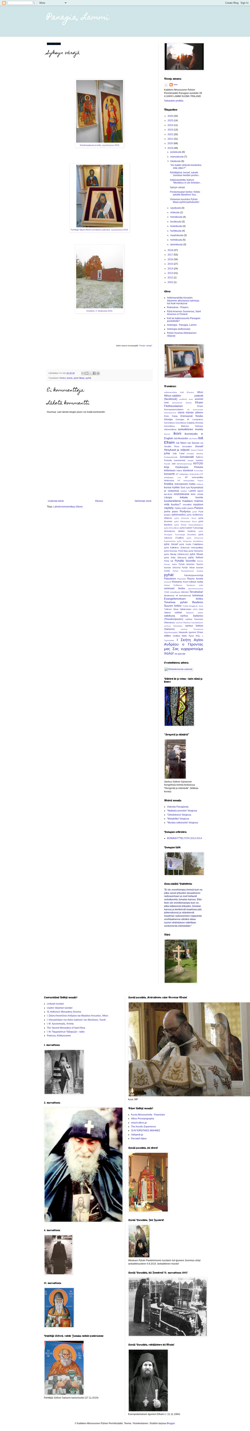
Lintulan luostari (55, 1003)
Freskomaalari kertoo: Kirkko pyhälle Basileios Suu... (185, 193)
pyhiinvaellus (179, 514)
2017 (171, 254)
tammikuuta (176, 244)
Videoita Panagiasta (177, 806)
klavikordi (188, 470)
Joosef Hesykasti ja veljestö (183, 448)
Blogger (171, 1423)
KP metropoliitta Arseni (190, 480)
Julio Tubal (178, 453)
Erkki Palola (171, 416)
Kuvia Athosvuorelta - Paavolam (148, 1114)
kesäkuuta (176, 221)
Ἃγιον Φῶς (194, 636)
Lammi (192, 490)
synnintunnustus (195, 588)
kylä (188, 487)
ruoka (200, 581)
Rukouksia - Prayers (177, 307)
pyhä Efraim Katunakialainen (188, 525)
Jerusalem (187, 446)
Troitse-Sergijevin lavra (192, 606)
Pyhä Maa (183, 551)
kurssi (167, 487)
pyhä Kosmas (170, 551)
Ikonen (167, 434)
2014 (171, 268)
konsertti (169, 473)
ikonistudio (191, 433)
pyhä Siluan (79, 378)
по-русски (180, 653)
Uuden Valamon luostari (59, 1007)
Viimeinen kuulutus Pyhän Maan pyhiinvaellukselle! (184, 200)
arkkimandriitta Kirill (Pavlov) (179, 392)
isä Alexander (181, 438)
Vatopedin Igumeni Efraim (191, 632)
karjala (191, 460)
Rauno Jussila (195, 578)
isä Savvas (193, 443)
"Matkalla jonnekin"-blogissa (182, 810)
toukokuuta (176, 226)
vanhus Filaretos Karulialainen (189, 623)
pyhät (88, 378)
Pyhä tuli (168, 561)
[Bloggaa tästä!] (87, 373)
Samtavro (191, 585)
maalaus (187, 500)
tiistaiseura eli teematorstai (177, 595)
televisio (185, 592)
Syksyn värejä (177, 187)
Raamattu (181, 579)
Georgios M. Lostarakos (189, 419)
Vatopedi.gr (137, 1134)
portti (194, 512)
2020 (171, 143)
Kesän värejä (146, 345)
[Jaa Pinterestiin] (98, 373)
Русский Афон (139, 1138)
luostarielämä (172, 500)
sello (201, 585)
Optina (178, 508)
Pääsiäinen (170, 578)
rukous (192, 581)
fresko (63, 378)
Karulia (167, 464)
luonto (69, 378)
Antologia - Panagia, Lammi (181, 325)
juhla (167, 453)
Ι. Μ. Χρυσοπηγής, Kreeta (60, 1023)
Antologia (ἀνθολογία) (178, 329)
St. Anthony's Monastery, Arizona (64, 1011)
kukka (192, 484)
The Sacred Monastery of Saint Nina (66, 1027)
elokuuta (175, 212)
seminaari (169, 588)
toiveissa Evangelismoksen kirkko (183, 597)
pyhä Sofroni (195, 557)
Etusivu (99, 501)
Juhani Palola (197, 450)
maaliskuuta (177, 235)
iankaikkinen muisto (190, 429)
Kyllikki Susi (178, 487)
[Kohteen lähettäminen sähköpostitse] (83, 373)
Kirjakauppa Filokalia (189, 467)
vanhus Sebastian (173, 626)
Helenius (199, 426)
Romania (177, 581)
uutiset (178, 612)
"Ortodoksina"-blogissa (179, 814)
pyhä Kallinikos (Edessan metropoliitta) (183, 547)
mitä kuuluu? (172, 504)
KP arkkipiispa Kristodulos (188, 474)
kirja (166, 467)
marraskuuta (177, 156)
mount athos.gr (139, 1122)
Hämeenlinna (170, 429)
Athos (200, 392)
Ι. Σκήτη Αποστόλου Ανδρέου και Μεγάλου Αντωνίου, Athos (77, 1015)
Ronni (185, 582)
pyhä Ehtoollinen (171, 528)
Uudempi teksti (56, 501)
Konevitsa (198, 471)
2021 (171, 139)
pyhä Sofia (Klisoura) (175, 557)
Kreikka (168, 483)
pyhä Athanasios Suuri (185, 521)
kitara (179, 470)
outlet (184, 508)
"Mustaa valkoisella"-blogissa (182, 822)
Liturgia (168, 497)
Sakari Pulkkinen (173, 585)
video (167, 635)
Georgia (168, 419)
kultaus (200, 484)
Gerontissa (169, 423)
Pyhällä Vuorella (185, 560)
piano (175, 511)
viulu (184, 635)
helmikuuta (176, 239)
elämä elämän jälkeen (190, 412)
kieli (173, 463)
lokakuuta (175, 161)
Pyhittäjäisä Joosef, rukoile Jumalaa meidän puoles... (185, 174)
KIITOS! (198, 463)
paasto (190, 508)
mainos (198, 500)
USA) (195, 609)
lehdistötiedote (181, 494)
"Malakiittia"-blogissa (178, 818)
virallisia (176, 636)
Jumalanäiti (187, 456)
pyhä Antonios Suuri (185, 518)
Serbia (181, 588)
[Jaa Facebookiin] (94, 373)
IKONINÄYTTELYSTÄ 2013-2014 (184, 838)
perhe (167, 511)
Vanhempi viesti (143, 501)
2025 (171, 120)
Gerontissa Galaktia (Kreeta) (189, 423)
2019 (171, 148)
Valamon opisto (194, 613)
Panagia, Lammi (78, 17)
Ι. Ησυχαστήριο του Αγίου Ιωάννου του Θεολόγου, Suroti (76, 1019)
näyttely (169, 507)
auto (191, 399)
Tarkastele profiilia (173, 100)
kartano (199, 460)
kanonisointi (179, 460)
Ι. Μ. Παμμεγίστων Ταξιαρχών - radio (66, 1031)
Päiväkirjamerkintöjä (193, 575)
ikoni (177, 433)
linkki (193, 494)
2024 (171, 125)
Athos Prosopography (142, 1118)
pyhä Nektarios (195, 551)
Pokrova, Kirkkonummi (59, 1035)
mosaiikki (187, 504)
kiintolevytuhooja (184, 464)
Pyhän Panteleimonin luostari (188, 571)
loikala (184, 497)
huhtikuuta (176, 230)
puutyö (167, 515)
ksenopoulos (181, 484)
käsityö (184, 491)
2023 (171, 129)
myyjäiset (198, 504)
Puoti (200, 511)
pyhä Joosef (171, 544)
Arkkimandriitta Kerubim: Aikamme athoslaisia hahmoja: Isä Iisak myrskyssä (183, 300)
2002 (171, 282)
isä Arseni (193, 438)
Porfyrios (185, 511)
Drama (189, 403)
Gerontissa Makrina (176, 426)
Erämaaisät (186, 416)
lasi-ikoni (168, 494)
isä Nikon (181, 443)
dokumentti (177, 403)
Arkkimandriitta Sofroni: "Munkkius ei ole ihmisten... (186, 181)
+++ (175, 84)
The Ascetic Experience (143, 1126)
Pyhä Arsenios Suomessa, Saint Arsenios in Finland (184, 313)
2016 (171, 259)
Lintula (200, 494)
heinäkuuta (176, 217)
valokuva (169, 615)
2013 (171, 273)
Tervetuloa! (196, 591)
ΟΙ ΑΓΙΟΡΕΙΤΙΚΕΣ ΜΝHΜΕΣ (145, 1130)
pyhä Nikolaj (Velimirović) (176, 554)
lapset (200, 491)
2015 (171, 264)
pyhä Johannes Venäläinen (190, 541)
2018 (171, 250)
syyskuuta (175, 208)
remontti (167, 582)
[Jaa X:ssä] (91, 373)
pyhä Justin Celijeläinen (191, 544)
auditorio (183, 399)
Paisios (198, 507)
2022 (171, 134)
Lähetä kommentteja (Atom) (68, 506)
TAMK (166, 592)
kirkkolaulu (170, 470)
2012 (171, 277)
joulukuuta (176, 152)
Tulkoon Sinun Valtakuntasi (177, 609)
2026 (171, 116)
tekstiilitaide (175, 592)
